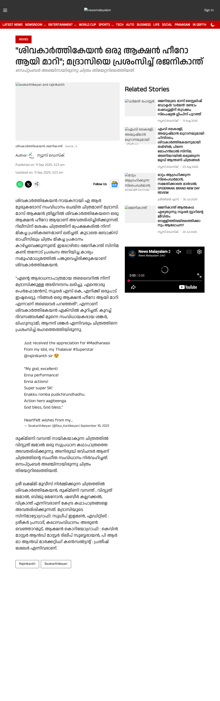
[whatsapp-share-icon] (19, 186)
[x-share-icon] (28, 186)
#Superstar (83, 349)
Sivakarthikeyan (55, 563)
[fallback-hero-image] (140, 108)
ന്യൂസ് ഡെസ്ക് (50, 155)
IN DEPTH (199, 24)
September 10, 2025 (95, 425)
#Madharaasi (98, 343)
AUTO (130, 24)
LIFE (156, 24)
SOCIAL (167, 24)
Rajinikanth (27, 563)
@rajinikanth (35, 356)
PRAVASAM (182, 24)
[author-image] (32, 155)
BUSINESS (144, 24)
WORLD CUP (87, 24)
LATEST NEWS (13, 24)
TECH (120, 24)
